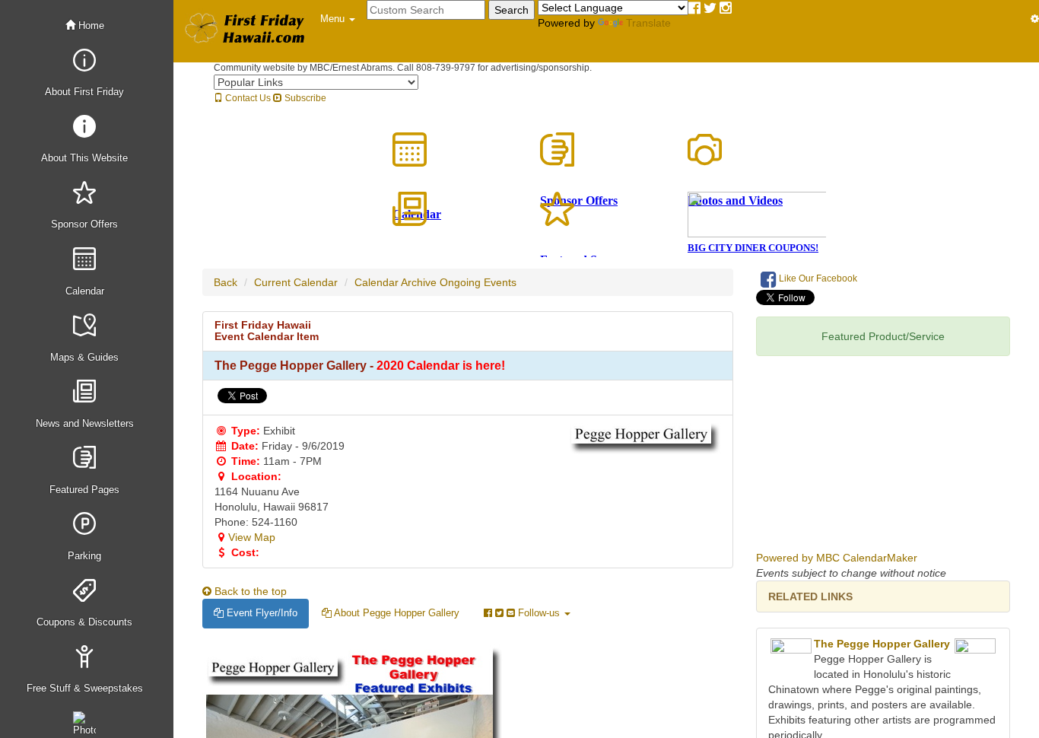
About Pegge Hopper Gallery (395, 613)
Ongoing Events (478, 282)
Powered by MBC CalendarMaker (836, 558)
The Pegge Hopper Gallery (882, 644)
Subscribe (304, 98)
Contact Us (247, 98)
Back (225, 282)
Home (89, 25)
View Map (251, 537)
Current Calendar (296, 282)
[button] (338, 19)
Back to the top (249, 591)
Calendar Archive (395, 282)
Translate (648, 23)
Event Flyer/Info (260, 613)
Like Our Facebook (817, 278)
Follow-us (539, 613)
